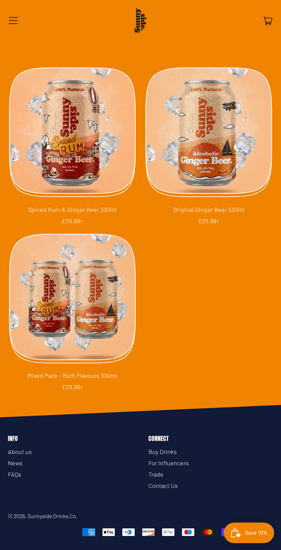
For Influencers (168, 463)
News (15, 463)
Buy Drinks (162, 451)
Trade (155, 474)
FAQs (14, 474)
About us (20, 451)
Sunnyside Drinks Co (51, 516)
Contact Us (163, 485)
